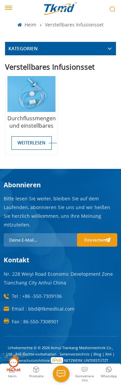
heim (29, 24)
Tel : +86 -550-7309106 (37, 296)
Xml (108, 354)
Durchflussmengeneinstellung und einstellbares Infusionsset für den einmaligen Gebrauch (31, 122)
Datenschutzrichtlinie (31, 360)
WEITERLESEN (31, 143)
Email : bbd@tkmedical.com (43, 309)
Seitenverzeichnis (74, 354)
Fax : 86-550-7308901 (35, 321)
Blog (97, 354)
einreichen (95, 240)
